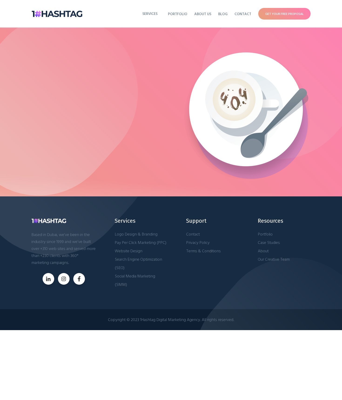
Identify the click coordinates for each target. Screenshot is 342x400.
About (263, 251)
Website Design (128, 251)
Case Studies (269, 242)
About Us (202, 14)
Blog (223, 14)
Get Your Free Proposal (284, 13)
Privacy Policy (198, 242)
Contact (243, 14)
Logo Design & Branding (136, 234)
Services (150, 13)
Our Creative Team (274, 259)
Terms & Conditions (203, 251)
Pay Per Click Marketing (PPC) (140, 242)
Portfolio (177, 14)
